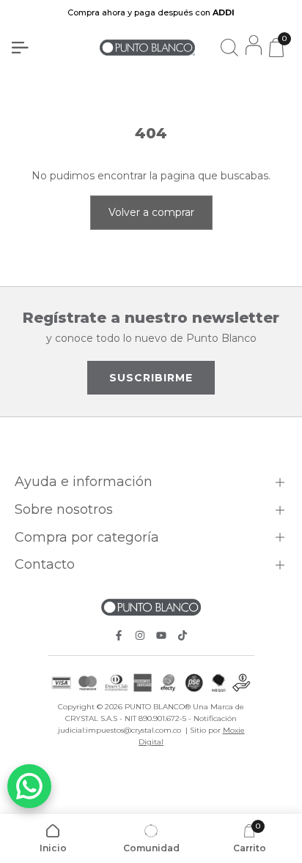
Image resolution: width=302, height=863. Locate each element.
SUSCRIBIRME (151, 377)
